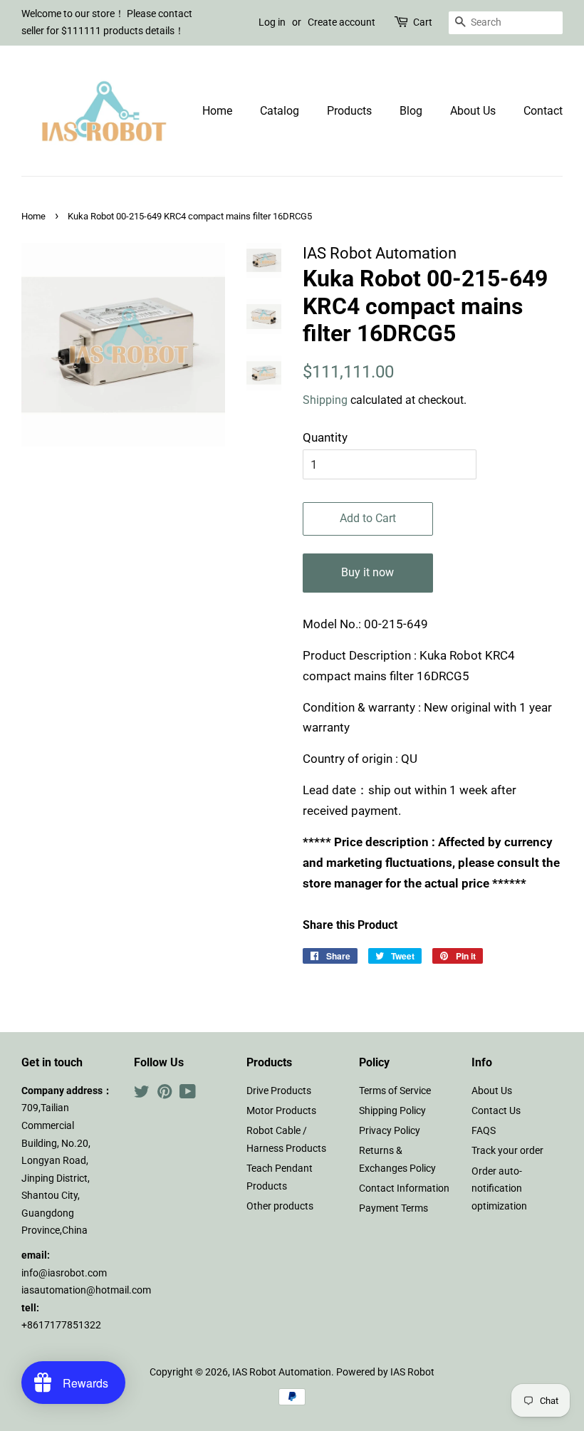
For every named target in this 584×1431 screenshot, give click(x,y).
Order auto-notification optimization (499, 1188)
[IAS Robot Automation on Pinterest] (164, 1094)
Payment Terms (393, 1208)
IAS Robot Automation (281, 1372)
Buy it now (367, 572)
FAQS (483, 1131)
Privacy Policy (389, 1131)
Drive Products (278, 1091)
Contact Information (404, 1188)
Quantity (325, 437)
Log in (272, 22)
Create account (341, 22)
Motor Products (281, 1111)
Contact (543, 111)
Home (217, 111)
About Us (473, 111)
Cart (422, 22)
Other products (279, 1206)
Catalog (279, 111)
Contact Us (496, 1111)
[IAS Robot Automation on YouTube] (187, 1094)
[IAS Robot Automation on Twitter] (142, 1094)
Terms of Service (395, 1091)
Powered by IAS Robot (385, 1372)
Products (349, 111)
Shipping (325, 400)
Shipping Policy (392, 1111)
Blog (411, 111)
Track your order (507, 1151)
